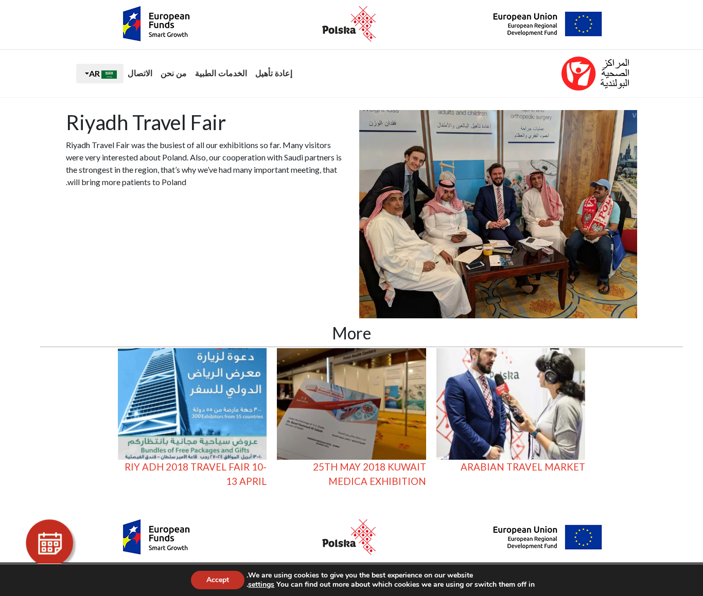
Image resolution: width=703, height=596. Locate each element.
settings (261, 584)
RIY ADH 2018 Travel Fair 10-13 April (196, 474)
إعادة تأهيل (273, 73)
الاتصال (140, 73)
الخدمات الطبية (221, 73)
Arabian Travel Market (523, 467)
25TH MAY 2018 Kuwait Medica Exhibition (369, 474)
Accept (217, 580)
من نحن (174, 73)
